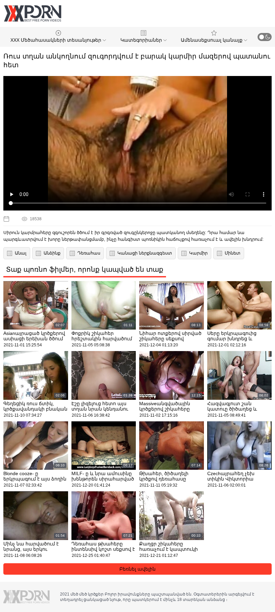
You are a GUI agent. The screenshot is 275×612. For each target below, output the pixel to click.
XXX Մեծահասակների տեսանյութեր (56, 40)
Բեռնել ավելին (137, 569)
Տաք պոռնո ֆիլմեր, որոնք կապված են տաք (84, 269)
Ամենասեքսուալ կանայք (212, 40)
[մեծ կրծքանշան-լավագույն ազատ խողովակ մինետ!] (32, 13)
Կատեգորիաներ (141, 40)
